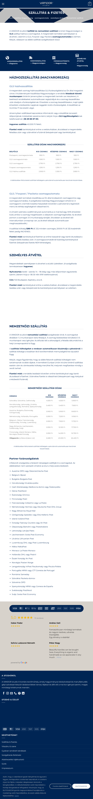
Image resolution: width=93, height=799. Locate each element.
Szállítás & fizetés (9, 742)
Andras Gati (54, 623)
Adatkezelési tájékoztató (13, 759)
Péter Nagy (54, 643)
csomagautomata (42, 18)
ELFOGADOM (81, 786)
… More (58, 657)
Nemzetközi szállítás (75, 18)
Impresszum (7, 768)
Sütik (17, 796)
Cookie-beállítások (60, 786)
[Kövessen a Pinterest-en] (19, 693)
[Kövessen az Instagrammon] (7, 693)
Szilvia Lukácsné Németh (23, 643)
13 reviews (38, 618)
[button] (3, 4)
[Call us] (15, 693)
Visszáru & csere (9, 746)
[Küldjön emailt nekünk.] (11, 693)
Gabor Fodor (17, 623)
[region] (46, 786)
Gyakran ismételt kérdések (14, 751)
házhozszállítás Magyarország (21, 18)
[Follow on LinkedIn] (23, 693)
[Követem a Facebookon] (3, 693)
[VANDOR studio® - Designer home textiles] (46, 4)
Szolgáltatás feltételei (11, 755)
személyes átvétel (58, 18)
